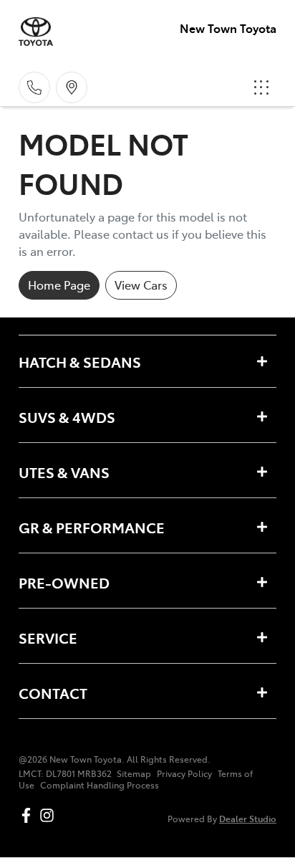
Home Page (59, 284)
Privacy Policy (184, 773)
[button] (261, 87)
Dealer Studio (247, 818)
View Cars (141, 284)
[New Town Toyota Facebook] (29, 815)
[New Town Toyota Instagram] (49, 815)
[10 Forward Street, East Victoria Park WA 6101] (71, 87)
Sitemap (134, 773)
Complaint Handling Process (99, 785)
